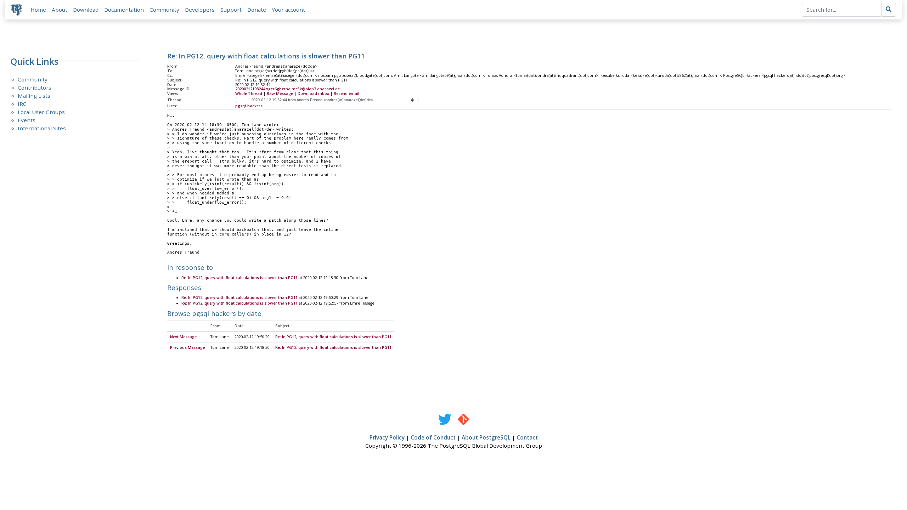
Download (85, 9)
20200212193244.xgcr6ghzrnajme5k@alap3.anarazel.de (287, 88)
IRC (22, 103)
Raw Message (280, 93)
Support (231, 9)
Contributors (34, 87)
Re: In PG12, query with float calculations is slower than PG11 (239, 277)
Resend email (346, 93)
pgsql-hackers (249, 105)
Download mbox (313, 93)
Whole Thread (248, 93)
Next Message (183, 336)
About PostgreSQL (486, 437)
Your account (288, 9)
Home (38, 9)
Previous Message (187, 347)
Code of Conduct (433, 437)
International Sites (42, 128)
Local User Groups (41, 111)
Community (164, 9)
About (59, 9)
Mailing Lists (34, 95)
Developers (200, 9)
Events (26, 120)
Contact (527, 437)
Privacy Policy (387, 437)
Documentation (124, 9)
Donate (256, 9)
